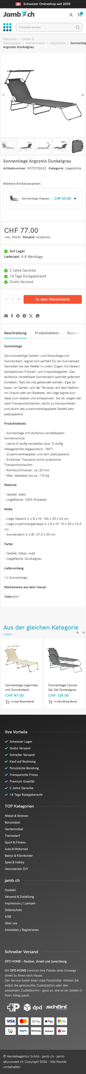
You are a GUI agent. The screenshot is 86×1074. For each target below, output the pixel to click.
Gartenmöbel (35, 43)
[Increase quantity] (19, 299)
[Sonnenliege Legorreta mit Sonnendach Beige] (21, 658)
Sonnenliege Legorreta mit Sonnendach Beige (21, 689)
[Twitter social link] (31, 316)
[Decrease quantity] (6, 299)
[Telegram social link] (24, 316)
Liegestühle (57, 43)
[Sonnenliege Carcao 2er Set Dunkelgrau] (64, 658)
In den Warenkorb (53, 299)
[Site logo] (18, 13)
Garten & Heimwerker (18, 41)
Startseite (10, 39)
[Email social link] (6, 316)
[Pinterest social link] (18, 316)
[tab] (15, 333)
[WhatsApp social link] (37, 316)
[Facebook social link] (12, 316)
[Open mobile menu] (7, 27)
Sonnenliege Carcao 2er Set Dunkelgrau (62, 687)
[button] (19, 701)
